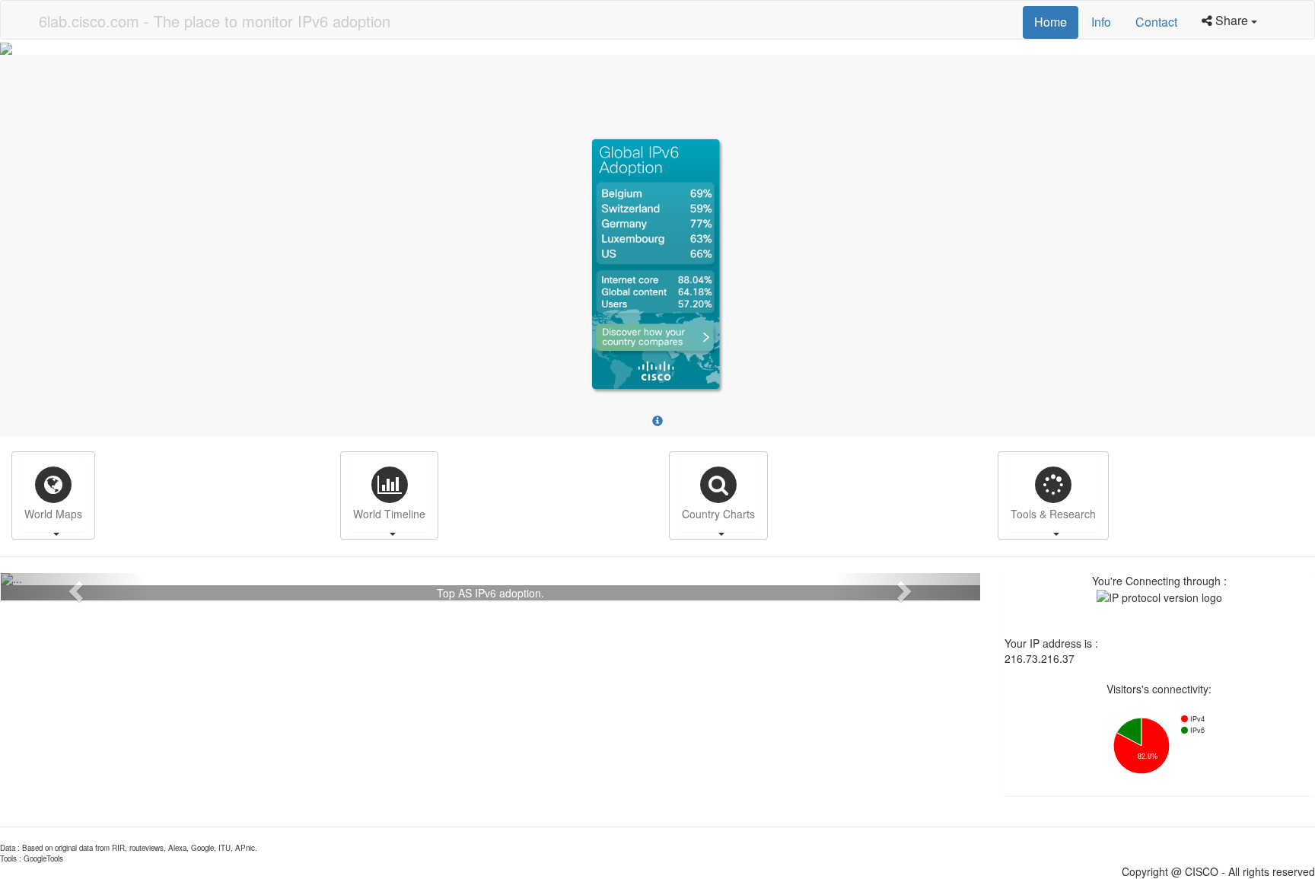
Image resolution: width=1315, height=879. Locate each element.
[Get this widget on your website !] (657, 421)
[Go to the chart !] (490, 579)
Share (1233, 20)
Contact (1156, 21)
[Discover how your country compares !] (657, 268)
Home (1050, 21)
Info (1101, 21)
